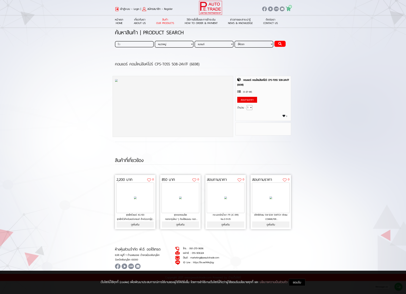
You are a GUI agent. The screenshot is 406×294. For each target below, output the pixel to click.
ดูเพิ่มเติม (135, 224)
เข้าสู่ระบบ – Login (129, 9)
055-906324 (198, 253)
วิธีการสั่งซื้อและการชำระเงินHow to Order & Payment (201, 21)
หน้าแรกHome (119, 21)
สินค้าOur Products (165, 21)
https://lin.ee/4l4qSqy (203, 262)
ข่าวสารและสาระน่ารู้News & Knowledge (240, 21)
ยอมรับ (297, 282)
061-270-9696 (196, 248)
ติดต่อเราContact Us (270, 21)
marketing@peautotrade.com (204, 257)
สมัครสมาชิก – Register (159, 9)
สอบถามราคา (217, 179)
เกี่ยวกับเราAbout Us (140, 21)
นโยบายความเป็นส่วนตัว (274, 282)
